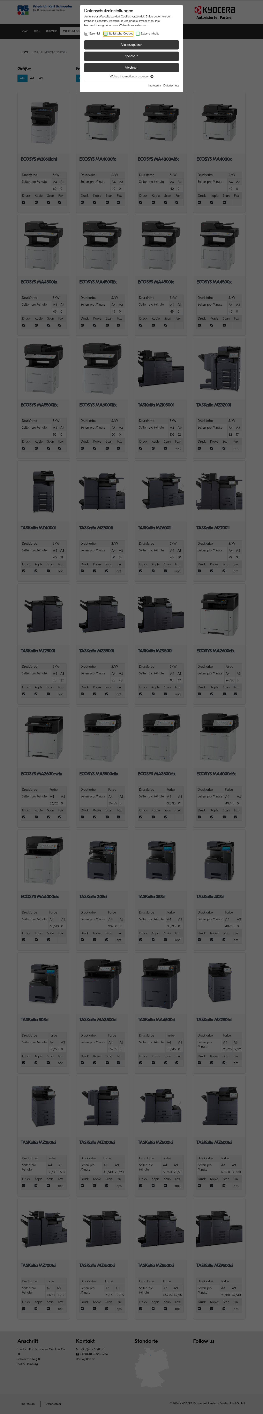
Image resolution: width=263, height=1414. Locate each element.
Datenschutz (171, 85)
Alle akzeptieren (131, 45)
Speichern (131, 56)
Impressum (154, 85)
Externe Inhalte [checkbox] (150, 33)
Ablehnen (131, 67)
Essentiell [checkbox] (94, 33)
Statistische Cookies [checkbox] (120, 33)
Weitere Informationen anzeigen (130, 76)
